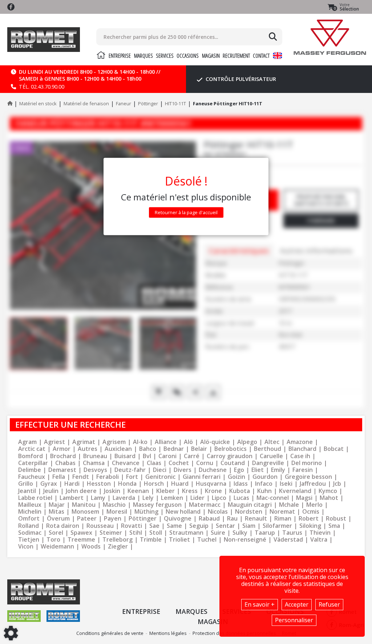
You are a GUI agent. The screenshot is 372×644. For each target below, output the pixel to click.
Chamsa (94, 463)
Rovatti (131, 525)
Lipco (219, 497)
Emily (278, 469)
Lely (148, 497)
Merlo (314, 504)
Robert (309, 518)
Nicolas (218, 511)
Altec (271, 442)
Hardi (72, 483)
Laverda (124, 497)
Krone (213, 491)
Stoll (155, 532)
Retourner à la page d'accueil (186, 212)
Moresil (116, 511)
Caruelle (271, 456)
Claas (154, 463)
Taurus (292, 532)
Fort (132, 476)
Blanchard (302, 448)
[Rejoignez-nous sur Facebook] (11, 7)
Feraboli (107, 476)
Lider (197, 497)
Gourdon (265, 476)
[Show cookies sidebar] (11, 633)
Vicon (25, 546)
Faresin (302, 469)
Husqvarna (211, 483)
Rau (232, 518)
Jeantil (27, 491)
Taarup (265, 532)
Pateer (87, 518)
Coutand (233, 463)
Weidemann (57, 546)
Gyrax (48, 483)
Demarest (62, 469)
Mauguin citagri (250, 504)
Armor (61, 448)
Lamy (98, 497)
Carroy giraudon (229, 456)
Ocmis (310, 511)
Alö (188, 442)
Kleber (165, 491)
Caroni (167, 456)
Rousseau (100, 525)
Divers (182, 469)
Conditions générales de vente (109, 633)
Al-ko (140, 442)
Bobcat (334, 448)
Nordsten (248, 511)
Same (174, 525)
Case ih (300, 456)
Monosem (85, 511)
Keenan (138, 491)
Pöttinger (143, 518)
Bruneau (95, 456)
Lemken (172, 497)
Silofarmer (277, 525)
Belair (199, 448)
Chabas (65, 463)
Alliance (166, 442)
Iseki (286, 483)
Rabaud (209, 518)
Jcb (337, 483)
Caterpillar (33, 463)
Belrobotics (230, 448)
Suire (218, 532)
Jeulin (50, 491)
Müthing (146, 511)
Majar (57, 504)
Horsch (154, 483)
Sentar (225, 525)
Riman (282, 518)
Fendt (80, 476)
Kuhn (264, 491)
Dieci (159, 469)
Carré (191, 456)
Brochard (63, 456)
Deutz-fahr (130, 469)
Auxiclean (118, 448)
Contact (261, 55)
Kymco (328, 491)
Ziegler (118, 546)
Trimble (151, 539)
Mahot (329, 497)
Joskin (112, 491)
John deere (81, 491)
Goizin (236, 476)
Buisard (125, 456)
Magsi (304, 497)
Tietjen (28, 539)
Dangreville (268, 463)
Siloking (310, 525)
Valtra (318, 539)
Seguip (199, 525)
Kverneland (295, 491)
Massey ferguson (157, 504)
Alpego (247, 442)
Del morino (306, 463)
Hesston (99, 483)
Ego (239, 469)
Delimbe (29, 469)
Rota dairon (62, 525)
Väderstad (288, 539)
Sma (334, 525)
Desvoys (95, 469)
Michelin (29, 511)
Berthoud (267, 448)
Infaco (263, 483)
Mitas (56, 511)
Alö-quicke (215, 442)
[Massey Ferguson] (330, 37)
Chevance (126, 463)
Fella (58, 476)
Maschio (114, 504)
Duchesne (213, 469)
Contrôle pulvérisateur (240, 79)
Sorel (56, 532)
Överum (58, 518)
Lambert (72, 497)
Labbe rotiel (35, 497)
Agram (27, 442)
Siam (248, 525)
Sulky (239, 532)
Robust (336, 518)
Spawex (81, 532)
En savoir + (259, 604)
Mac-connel (272, 497)
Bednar (173, 448)
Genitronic (160, 476)
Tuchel (207, 539)
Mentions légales (168, 633)
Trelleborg (117, 539)
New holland (183, 511)
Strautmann (186, 532)
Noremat (282, 511)
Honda (127, 483)
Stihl (135, 532)
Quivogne (177, 518)
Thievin (320, 532)
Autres (87, 448)
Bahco (147, 448)
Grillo (25, 483)
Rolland (28, 525)
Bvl (147, 456)
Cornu (204, 463)
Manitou (84, 504)
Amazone (300, 442)
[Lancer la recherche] (272, 36)
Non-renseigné (245, 539)
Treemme (81, 539)
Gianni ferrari (202, 476)
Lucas (241, 497)
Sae (154, 525)
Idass (241, 483)
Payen (112, 518)
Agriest (54, 442)
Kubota (239, 491)
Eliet (257, 469)
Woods (91, 546)
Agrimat (83, 442)
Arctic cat (31, 448)
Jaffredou (313, 483)
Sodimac (29, 532)
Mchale (289, 504)
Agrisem (114, 442)
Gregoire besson (308, 476)
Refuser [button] (329, 604)
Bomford (30, 456)
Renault (256, 518)
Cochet (179, 463)
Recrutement (236, 55)
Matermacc (205, 504)
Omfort (29, 518)
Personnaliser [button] (294, 620)
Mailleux (29, 504)
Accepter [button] (296, 604)
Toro (53, 539)
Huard (180, 483)
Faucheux (31, 476)
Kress (190, 491)
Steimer (111, 532)
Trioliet (179, 539)
